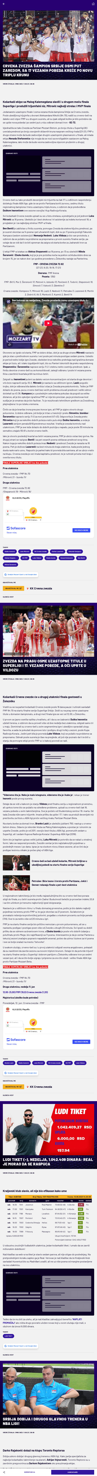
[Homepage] (93, 3)
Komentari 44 (29, 1472)
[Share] (4, 1472)
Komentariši (73, 1472)
